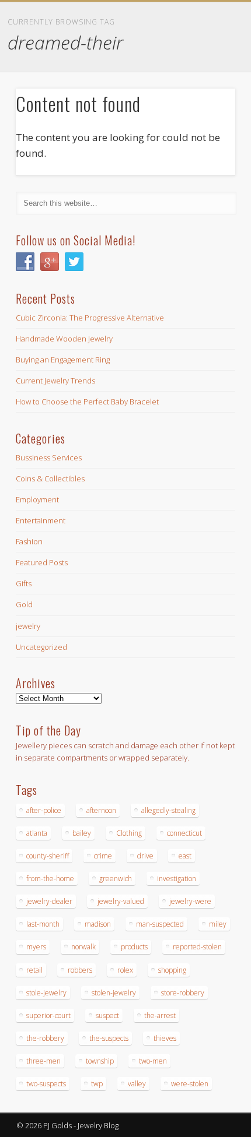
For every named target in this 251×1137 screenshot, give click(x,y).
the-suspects (108, 1038)
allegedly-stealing (168, 810)
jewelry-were (190, 901)
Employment (37, 499)
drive (145, 856)
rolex (125, 970)
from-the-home (50, 878)
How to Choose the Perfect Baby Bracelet (87, 401)
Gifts (24, 583)
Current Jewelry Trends (55, 380)
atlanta (36, 833)
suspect (107, 1015)
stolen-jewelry (114, 993)
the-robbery (45, 1038)
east (185, 856)
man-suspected (160, 924)
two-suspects (46, 1084)
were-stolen (189, 1084)
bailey (81, 833)
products (134, 947)
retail (34, 970)
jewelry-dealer (49, 901)
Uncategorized (41, 647)
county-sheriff (47, 856)
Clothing (129, 833)
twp (97, 1084)
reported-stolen (197, 947)
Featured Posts (42, 562)
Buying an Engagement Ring (63, 359)
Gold (24, 604)
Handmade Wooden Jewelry (64, 338)
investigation (176, 878)
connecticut (184, 833)
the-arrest (160, 1015)
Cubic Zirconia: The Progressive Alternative (90, 317)
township (100, 1061)
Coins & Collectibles (50, 478)
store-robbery (182, 993)
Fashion (29, 541)
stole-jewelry (46, 993)
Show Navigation (204, 104)
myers (36, 947)
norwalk (83, 947)
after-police (43, 810)
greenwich (115, 878)
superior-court (48, 1015)
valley (137, 1084)
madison (98, 924)
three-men (43, 1061)
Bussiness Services (49, 457)
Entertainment (40, 520)
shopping (172, 970)
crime (103, 856)
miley (217, 924)
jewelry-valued (120, 901)
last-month (43, 924)
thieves (165, 1038)
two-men (153, 1061)
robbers (80, 970)
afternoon (101, 810)
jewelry (28, 626)
